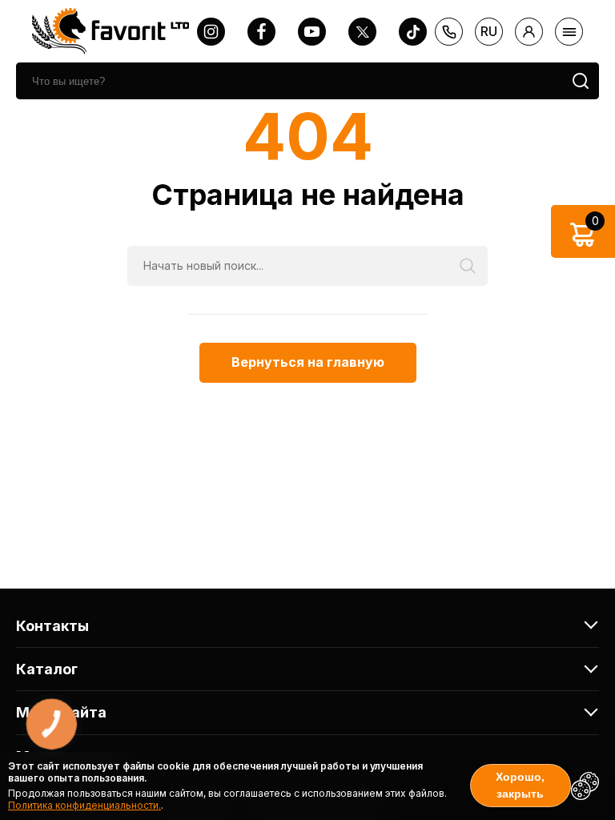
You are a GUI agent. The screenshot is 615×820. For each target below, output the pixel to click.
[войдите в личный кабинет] (529, 32)
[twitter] (362, 32)
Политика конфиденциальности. (84, 805)
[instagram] (211, 32)
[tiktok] (413, 32)
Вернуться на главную (307, 362)
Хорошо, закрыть (520, 785)
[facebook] (261, 32)
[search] (580, 80)
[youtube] (312, 32)
